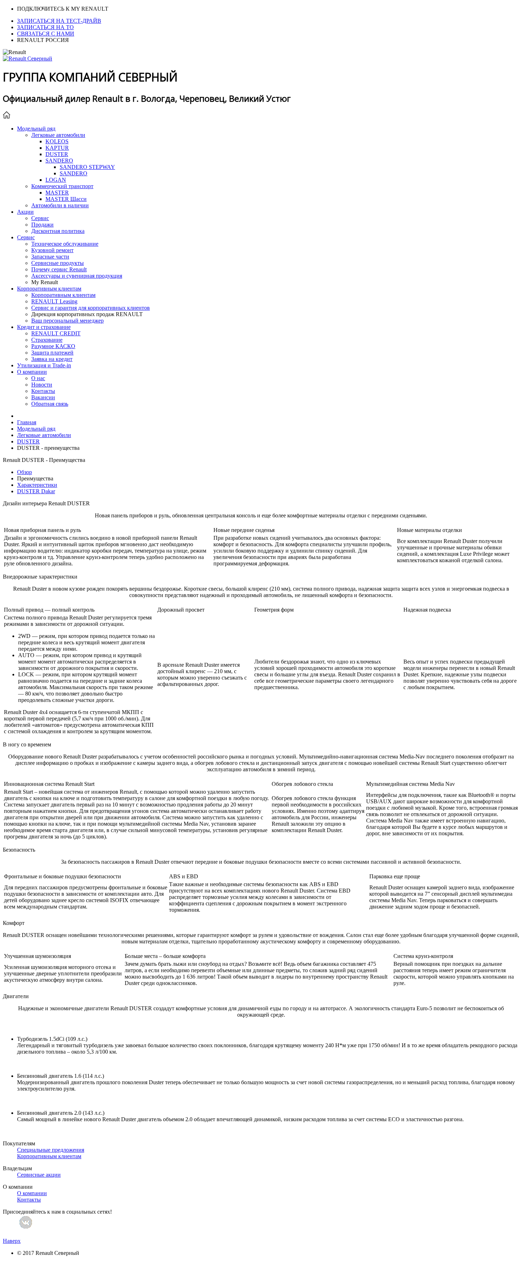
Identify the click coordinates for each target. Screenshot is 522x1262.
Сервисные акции (39, 1175)
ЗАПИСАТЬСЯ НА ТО (45, 27)
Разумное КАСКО (53, 346)
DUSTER (56, 154)
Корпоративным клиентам (49, 289)
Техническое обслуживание (64, 244)
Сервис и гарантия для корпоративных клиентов (90, 308)
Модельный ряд (36, 129)
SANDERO (59, 161)
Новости (41, 385)
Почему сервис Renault (59, 269)
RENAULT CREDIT (56, 333)
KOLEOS (57, 141)
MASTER (57, 193)
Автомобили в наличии (60, 205)
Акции (25, 212)
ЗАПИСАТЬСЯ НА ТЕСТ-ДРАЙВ (59, 21)
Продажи (42, 225)
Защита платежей (52, 353)
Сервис (40, 218)
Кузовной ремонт (52, 250)
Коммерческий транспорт (62, 186)
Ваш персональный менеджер (67, 321)
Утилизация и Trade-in (44, 365)
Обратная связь (49, 404)
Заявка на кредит (51, 359)
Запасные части (50, 257)
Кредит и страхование (44, 327)
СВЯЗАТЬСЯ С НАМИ (45, 34)
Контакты (43, 391)
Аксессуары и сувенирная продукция (76, 276)
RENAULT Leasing (54, 301)
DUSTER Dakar (36, 491)
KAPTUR (57, 148)
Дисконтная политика (58, 231)
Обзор (24, 472)
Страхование (46, 340)
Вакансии (43, 397)
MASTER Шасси (66, 199)
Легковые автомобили (58, 135)
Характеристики (37, 485)
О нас (38, 378)
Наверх (12, 1241)
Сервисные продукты (57, 263)
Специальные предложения (50, 1150)
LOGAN (55, 180)
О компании (32, 372)
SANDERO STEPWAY (87, 167)
